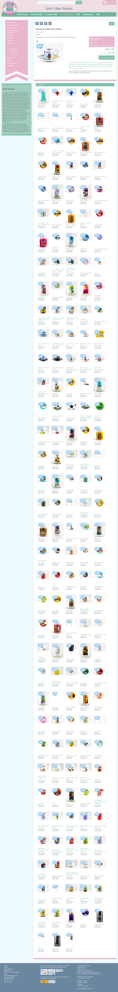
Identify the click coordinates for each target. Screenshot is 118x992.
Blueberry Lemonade (100, 200)
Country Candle (51, 14)
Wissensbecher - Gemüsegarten (99, 899)
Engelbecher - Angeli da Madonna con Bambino (44, 319)
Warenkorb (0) (111, 2)
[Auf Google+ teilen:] (45, 24)
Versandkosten (9, 979)
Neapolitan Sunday (71, 586)
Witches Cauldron (99, 924)
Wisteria (68, 924)
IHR (78, 14)
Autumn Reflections (71, 152)
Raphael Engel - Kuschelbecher (84, 609)
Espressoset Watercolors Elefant (71, 368)
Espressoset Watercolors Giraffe (85, 368)
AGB (5, 974)
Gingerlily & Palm (71, 442)
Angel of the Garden (72, 128)
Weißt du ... (11, 43)
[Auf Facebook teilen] (37, 24)
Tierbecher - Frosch (43, 755)
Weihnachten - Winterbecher (42, 875)
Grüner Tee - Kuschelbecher (70, 465)
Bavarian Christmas (100, 176)
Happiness (97, 466)
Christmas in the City (100, 249)
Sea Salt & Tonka (57, 659)
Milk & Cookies (70, 562)
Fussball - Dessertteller (98, 416)
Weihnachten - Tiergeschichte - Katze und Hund (72, 850)
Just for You (69, 514)
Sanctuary (41, 634)
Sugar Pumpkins (71, 707)
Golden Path (83, 442)
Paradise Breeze (99, 586)
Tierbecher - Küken (71, 755)
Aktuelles (11, 58)
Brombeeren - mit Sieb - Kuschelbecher (44, 223)
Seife (98, 14)
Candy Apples (98, 224)
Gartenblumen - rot (57, 442)
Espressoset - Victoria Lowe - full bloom (58, 344)
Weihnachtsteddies (57, 876)
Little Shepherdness (72, 538)
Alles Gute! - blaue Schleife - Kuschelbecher (57, 102)
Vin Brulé (97, 779)
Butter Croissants (57, 224)
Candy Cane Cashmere (55, 248)
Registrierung (12, 63)
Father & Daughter (85, 393)
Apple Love (41, 152)
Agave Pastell (42, 104)
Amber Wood (84, 104)
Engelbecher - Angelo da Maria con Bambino (72, 319)
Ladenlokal (14, 51)
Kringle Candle (36, 14)
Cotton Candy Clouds (86, 273)
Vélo (53, 803)
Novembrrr (83, 586)
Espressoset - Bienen (100, 321)
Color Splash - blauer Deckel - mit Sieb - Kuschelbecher (58, 271)
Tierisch (10, 41)
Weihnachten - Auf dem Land (43, 826)
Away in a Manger (71, 176)
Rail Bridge (55, 610)
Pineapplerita (42, 610)
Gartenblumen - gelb (44, 442)
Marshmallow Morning (98, 537)
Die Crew (13, 54)
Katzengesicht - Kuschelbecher (84, 513)
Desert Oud (83, 297)
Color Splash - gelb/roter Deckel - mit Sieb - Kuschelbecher (71, 270)
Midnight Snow (56, 562)
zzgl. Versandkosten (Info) (107, 54)
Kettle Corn (97, 514)
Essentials (55, 393)
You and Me (69, 948)
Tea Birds (83, 731)
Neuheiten (11, 23)
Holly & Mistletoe (43, 514)
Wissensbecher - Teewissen (57, 923)
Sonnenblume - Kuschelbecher (56, 682)
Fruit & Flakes (98, 393)
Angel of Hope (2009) (58, 128)
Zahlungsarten (9, 977)
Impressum (7, 970)
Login (9, 60)
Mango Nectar (84, 538)
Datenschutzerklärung (12, 972)
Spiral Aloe (83, 683)
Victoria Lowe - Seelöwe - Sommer (85, 778)
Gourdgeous (41, 466)
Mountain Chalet (99, 562)
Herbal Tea (41, 490)
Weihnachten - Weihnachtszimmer (100, 851)
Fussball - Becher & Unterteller (57, 416)
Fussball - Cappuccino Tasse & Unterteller (86, 416)
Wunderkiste (88, 14)
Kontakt (10, 66)
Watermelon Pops (85, 803)
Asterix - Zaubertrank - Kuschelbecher (58, 151)
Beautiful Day (56, 200)
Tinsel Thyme (98, 755)
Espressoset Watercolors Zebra (43, 392)
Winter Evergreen (85, 876)
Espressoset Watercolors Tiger (99, 368)
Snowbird (97, 659)
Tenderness (97, 731)
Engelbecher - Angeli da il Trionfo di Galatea (58, 319)
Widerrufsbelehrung (11, 975)
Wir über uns (12, 49)
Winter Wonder (42, 900)
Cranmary (41, 297)
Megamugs (11, 28)
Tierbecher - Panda (85, 755)
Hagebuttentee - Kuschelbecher (85, 465)
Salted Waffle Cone (99, 610)
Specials (10, 36)
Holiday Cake (70, 490)
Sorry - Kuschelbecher (72, 683)
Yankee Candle (22, 14)
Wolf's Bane (55, 948)
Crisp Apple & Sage (57, 297)
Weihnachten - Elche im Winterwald (72, 826)
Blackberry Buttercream (84, 199)
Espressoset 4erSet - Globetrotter (100, 344)
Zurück (112, 23)
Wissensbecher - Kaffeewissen (43, 923)
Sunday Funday (98, 707)
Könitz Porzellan (67, 14)
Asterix (9, 38)
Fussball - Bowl (70, 417)
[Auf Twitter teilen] (41, 24)
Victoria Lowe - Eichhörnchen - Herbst (42, 777)
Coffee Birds (41, 273)
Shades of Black (70, 659)
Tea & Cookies (56, 731)
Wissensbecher (12, 30)
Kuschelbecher (12, 25)
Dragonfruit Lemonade (97, 296)
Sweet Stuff (41, 731)
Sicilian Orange (84, 659)
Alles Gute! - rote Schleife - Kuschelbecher (71, 102)
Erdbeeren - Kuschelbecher (84, 320)
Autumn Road (42, 176)
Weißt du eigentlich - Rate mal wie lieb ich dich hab (72, 874)
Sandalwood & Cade (86, 634)
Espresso (10, 33)
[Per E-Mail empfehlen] (50, 24)
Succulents (41, 707)
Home (6, 966)
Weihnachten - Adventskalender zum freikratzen (100, 801)
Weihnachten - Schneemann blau (57, 851)
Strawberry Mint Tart (100, 683)
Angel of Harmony (43, 128)
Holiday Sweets (84, 490)
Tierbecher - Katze (57, 755)
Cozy (95, 273)
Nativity (40, 586)
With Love (41, 948)
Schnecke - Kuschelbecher (42, 658)
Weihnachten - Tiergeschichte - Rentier (84, 850)
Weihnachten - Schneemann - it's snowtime (43, 850)
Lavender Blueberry (57, 538)
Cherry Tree (69, 249)
